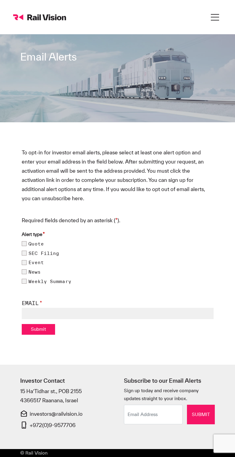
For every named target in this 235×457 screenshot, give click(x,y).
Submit (201, 414)
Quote (36, 243)
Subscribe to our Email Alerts (162, 381)
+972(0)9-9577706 (53, 425)
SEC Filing (43, 253)
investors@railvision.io (56, 414)
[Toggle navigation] (215, 17)
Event (36, 262)
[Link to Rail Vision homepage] (41, 17)
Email (30, 303)
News (34, 272)
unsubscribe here (62, 198)
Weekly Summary (49, 281)
